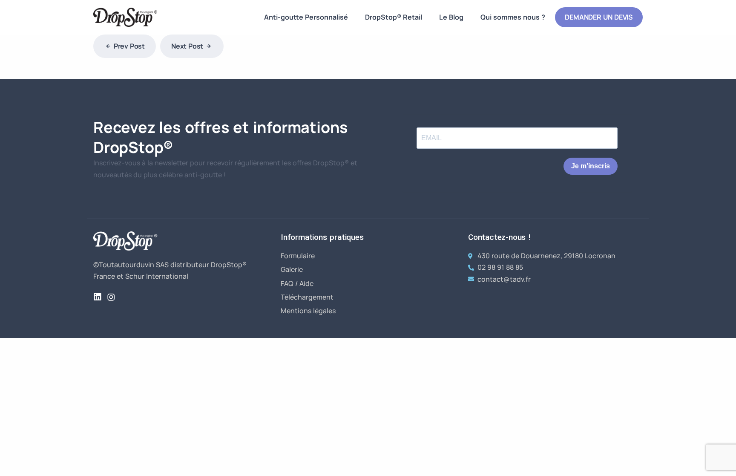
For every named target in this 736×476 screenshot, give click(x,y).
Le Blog (451, 17)
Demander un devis (599, 17)
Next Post (187, 46)
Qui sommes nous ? (512, 17)
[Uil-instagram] (111, 297)
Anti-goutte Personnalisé (306, 17)
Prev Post (129, 46)
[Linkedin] (97, 297)
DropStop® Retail (393, 17)
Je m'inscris (590, 166)
